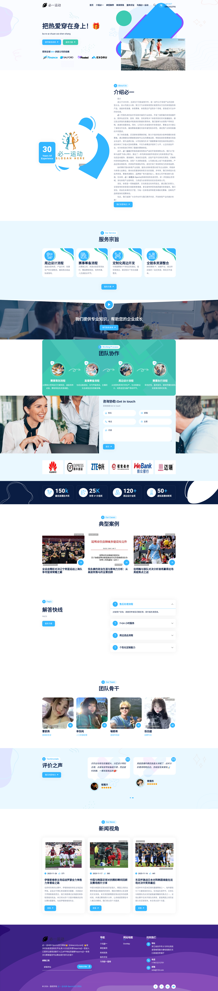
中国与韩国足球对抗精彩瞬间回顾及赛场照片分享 (108, 881)
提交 (107, 447)
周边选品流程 (126, 635)
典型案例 (110, 5)
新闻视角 (120, 5)
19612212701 (170, 7)
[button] (130, 798)
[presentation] (44, 551)
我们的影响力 (121, 204)
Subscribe (83, 966)
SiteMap (126, 944)
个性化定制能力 (127, 647)
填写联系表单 (50, 42)
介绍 (100, 5)
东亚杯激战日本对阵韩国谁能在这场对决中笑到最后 (154, 881)
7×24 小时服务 (126, 623)
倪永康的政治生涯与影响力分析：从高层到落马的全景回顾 (62, 570)
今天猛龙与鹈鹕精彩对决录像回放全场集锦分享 (153, 570)
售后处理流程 (126, 604)
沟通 (142, 5)
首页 (91, 5)
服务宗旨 (130, 5)
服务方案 (69, 42)
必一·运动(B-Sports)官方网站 (70, 986)
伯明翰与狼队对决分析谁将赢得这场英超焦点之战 (108, 570)
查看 (49, 908)
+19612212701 (158, 963)
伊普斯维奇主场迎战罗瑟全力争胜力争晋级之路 (63, 881)
